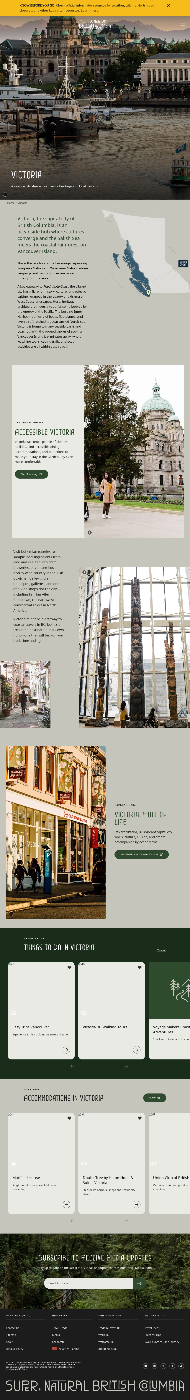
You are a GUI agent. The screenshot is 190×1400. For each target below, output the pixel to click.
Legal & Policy (14, 1349)
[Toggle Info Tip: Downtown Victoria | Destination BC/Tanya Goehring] (11, 914)
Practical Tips (153, 1335)
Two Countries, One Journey (162, 1342)
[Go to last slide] (72, 1066)
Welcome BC (106, 1342)
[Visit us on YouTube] (145, 1366)
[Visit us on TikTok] (181, 1366)
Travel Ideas (152, 1328)
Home (11, 203)
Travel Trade (59, 1328)
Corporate (58, 1342)
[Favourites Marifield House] (69, 1118)
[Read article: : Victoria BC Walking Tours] (136, 1049)
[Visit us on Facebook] (172, 1366)
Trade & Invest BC (109, 1328)
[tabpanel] (41, 1010)
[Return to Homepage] (95, 25)
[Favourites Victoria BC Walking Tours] (139, 967)
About (9, 1342)
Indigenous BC (107, 1349)
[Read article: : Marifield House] (66, 1204)
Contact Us (12, 1328)
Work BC (103, 1335)
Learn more (89, 10)
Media (56, 1335)
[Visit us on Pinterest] (163, 1366)
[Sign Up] (139, 1283)
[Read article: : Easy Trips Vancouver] (66, 1049)
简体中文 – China (69, 1349)
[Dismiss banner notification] (168, 5)
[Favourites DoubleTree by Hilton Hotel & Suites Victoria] (139, 1118)
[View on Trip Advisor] (13, 1013)
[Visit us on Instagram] (154, 1366)
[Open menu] (183, 25)
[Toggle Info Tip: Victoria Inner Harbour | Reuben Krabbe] (5, 194)
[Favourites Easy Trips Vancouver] (69, 967)
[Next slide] (126, 1066)
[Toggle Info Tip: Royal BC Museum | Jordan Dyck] (84, 572)
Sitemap (11, 1335)
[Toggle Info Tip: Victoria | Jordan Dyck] (89, 532)
